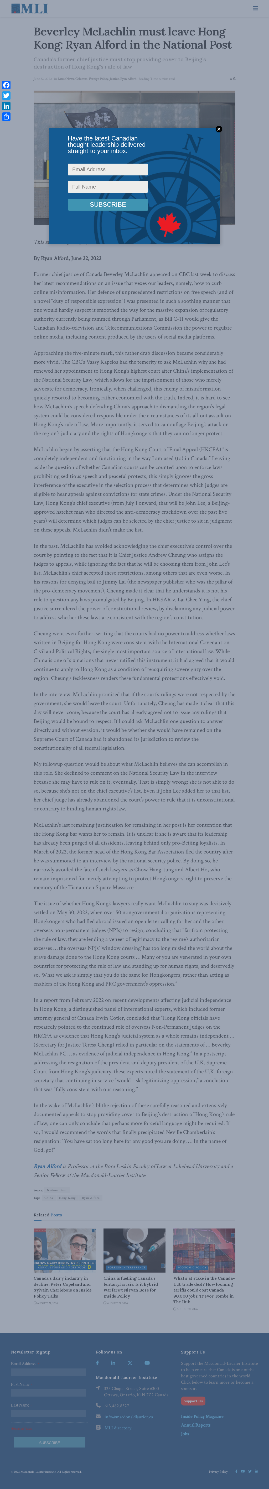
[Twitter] (6, 95)
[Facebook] (6, 85)
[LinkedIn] (6, 106)
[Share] (6, 116)
